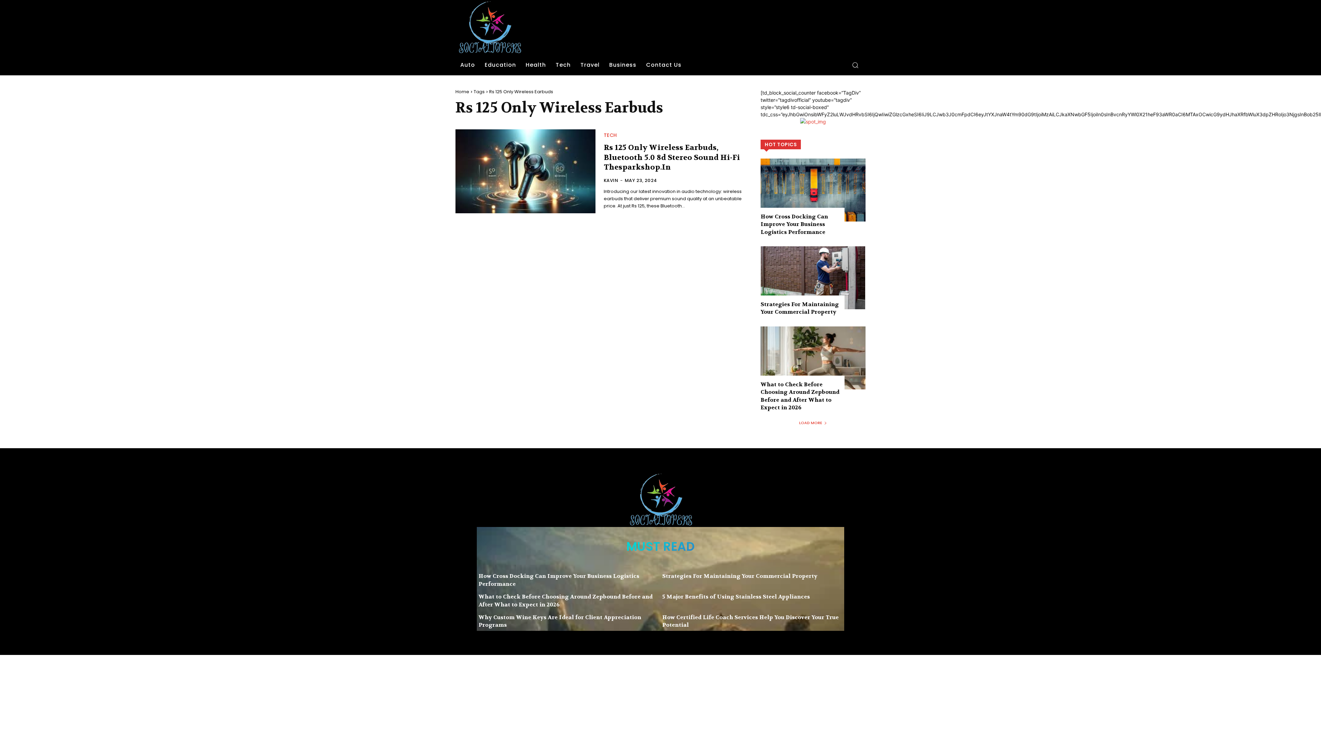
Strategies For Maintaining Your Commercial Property (800, 308)
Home (462, 91)
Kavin (611, 180)
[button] (855, 65)
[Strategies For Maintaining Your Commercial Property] (813, 277)
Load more (810, 423)
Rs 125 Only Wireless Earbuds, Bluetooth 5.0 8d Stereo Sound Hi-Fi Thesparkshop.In (672, 157)
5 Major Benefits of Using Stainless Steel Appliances (736, 596)
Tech (610, 135)
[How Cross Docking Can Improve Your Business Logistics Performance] (813, 190)
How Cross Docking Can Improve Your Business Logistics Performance (794, 224)
